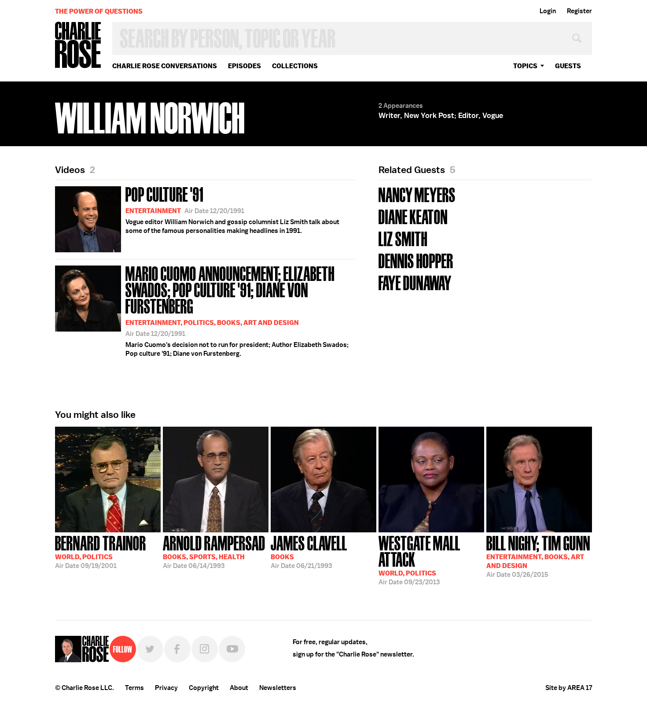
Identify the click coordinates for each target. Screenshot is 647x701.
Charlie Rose (78, 46)
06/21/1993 (309, 551)
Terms (134, 687)
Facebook (177, 649)
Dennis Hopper (416, 260)
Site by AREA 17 (568, 687)
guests (568, 66)
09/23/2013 (419, 559)
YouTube (232, 649)
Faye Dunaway (415, 282)
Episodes (244, 66)
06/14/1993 (214, 551)
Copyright (204, 687)
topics (525, 66)
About (239, 687)
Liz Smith (403, 238)
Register (579, 11)
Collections (295, 66)
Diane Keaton (413, 216)
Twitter (150, 649)
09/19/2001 (100, 551)
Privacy (166, 687)
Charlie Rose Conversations (164, 66)
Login (548, 11)
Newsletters (277, 687)
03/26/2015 (538, 555)
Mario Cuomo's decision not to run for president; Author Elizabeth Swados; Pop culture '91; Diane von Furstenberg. (237, 310)
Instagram (204, 649)
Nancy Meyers (417, 194)
